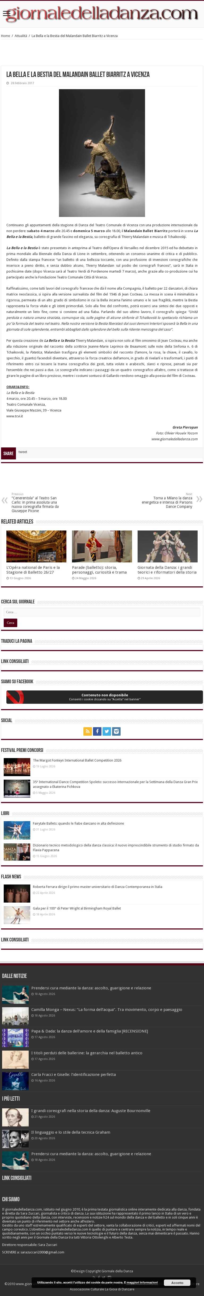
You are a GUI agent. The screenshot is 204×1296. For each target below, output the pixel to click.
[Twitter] (107, 731)
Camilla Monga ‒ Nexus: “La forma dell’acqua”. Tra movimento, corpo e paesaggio (106, 1009)
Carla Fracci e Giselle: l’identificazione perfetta (73, 1074)
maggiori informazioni (142, 1282)
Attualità (21, 36)
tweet (23, 452)
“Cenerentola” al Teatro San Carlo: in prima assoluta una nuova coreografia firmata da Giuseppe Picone (35, 502)
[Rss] (87, 731)
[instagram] (116, 731)
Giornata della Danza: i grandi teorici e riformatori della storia (167, 570)
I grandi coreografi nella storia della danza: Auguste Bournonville (90, 1110)
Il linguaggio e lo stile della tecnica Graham (70, 1132)
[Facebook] (97, 731)
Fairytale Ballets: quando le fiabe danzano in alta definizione (78, 823)
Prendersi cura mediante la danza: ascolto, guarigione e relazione (91, 988)
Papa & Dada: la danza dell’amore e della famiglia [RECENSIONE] (89, 1031)
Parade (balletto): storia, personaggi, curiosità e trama (99, 570)
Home (5, 36)
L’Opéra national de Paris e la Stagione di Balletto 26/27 (33, 570)
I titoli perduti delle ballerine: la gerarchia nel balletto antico (86, 1053)
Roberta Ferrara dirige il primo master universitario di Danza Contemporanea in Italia (97, 887)
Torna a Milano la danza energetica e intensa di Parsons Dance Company (167, 500)
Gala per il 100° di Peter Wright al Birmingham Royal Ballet (77, 908)
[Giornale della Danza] (102, 14)
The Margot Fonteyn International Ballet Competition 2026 (77, 760)
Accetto (177, 1282)
